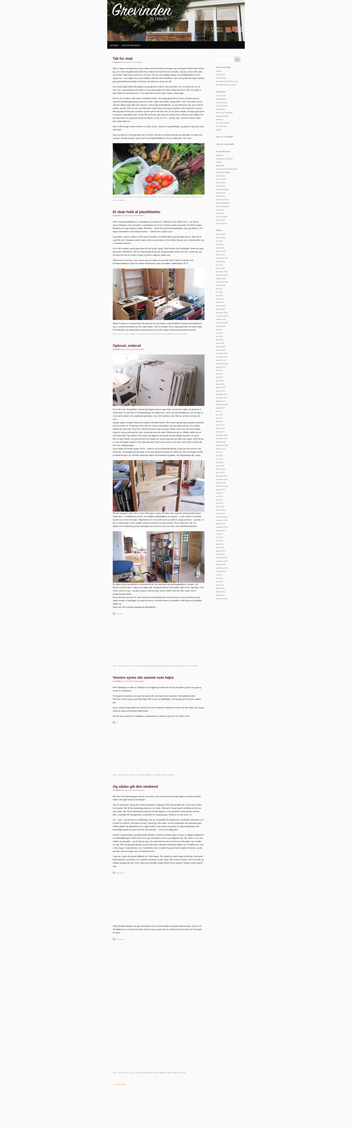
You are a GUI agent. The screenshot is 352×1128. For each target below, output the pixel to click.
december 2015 (222, 476)
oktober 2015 (221, 483)
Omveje (219, 162)
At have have (126, 62)
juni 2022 (219, 241)
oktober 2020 (221, 279)
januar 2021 (220, 268)
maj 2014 (219, 541)
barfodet (142, 775)
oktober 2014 (221, 524)
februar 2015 (221, 510)
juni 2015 (219, 496)
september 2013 (222, 568)
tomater (200, 197)
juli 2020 (219, 289)
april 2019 (219, 340)
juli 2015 (219, 493)
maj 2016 (219, 459)
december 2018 (222, 353)
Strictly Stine (220, 196)
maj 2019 (219, 336)
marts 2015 (220, 507)
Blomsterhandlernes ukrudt (226, 85)
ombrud (165, 666)
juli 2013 (219, 575)
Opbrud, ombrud (127, 346)
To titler (218, 71)
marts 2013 (220, 588)
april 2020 (219, 299)
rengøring (169, 1072)
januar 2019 (220, 350)
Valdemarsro (220, 193)
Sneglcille (219, 155)
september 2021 (222, 258)
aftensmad (140, 197)
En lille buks (220, 75)
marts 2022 (220, 248)
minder (154, 666)
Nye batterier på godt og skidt (227, 81)
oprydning (159, 334)
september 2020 (222, 282)
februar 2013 (221, 592)
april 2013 (219, 585)
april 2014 (219, 544)
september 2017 (222, 404)
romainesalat (186, 197)
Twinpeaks (220, 213)
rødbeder (194, 197)
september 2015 (222, 486)
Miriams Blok (221, 183)
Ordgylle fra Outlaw (223, 172)
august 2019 (220, 326)
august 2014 (220, 531)
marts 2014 (220, 548)
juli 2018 (219, 370)
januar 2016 (220, 473)
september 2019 (222, 323)
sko (154, 775)
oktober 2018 (221, 360)
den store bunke (127, 215)
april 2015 (219, 503)
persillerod (178, 197)
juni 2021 (219, 265)
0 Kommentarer (137, 62)
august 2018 (220, 367)
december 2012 (222, 599)
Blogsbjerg (220, 166)
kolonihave (165, 197)
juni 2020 (219, 292)
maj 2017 (219, 418)
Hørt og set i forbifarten (224, 113)
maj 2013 (219, 582)
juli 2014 (219, 534)
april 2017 (219, 422)
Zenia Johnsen (221, 224)
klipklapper (148, 775)
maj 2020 (219, 296)
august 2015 (220, 490)
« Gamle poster (119, 1084)
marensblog (220, 176)
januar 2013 (220, 595)
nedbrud (160, 666)
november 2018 (222, 357)
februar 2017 (221, 428)
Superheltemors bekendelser (227, 169)
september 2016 (222, 445)
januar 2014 (220, 554)
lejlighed (162, 1072)
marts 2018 (220, 384)
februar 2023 (221, 234)
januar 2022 (220, 255)
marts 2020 (220, 302)
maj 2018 (219, 377)
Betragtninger (221, 99)
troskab (158, 775)
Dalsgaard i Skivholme (224, 159)
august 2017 (220, 408)
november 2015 (222, 479)
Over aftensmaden (223, 123)
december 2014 (222, 517)
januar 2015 (220, 513)
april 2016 (219, 462)
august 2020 (220, 285)
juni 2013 (219, 578)
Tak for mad (123, 58)
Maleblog (219, 120)
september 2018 (222, 364)
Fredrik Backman (222, 189)
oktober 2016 (221, 442)
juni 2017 (219, 415)
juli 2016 (219, 452)
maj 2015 (219, 500)
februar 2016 (221, 469)
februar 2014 (221, 551)
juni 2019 (219, 333)
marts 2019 (220, 343)
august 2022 (220, 238)
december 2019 (222, 313)
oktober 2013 (221, 565)
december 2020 (222, 272)
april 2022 (219, 245)
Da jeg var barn (221, 103)
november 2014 (222, 520)
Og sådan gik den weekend (135, 786)
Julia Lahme (220, 186)
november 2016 (222, 439)
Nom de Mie (220, 220)
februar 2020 (221, 306)
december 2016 (222, 435)
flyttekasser (151, 334)
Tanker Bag (220, 210)
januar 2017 (220, 432)
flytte (146, 334)
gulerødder (153, 197)
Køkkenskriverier (222, 116)
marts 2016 (220, 466)
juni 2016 (219, 456)
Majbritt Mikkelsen (222, 203)
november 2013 (222, 561)
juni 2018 (219, 374)
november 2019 (222, 316)
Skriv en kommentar (119, 200)
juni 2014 (219, 537)
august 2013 (220, 571)
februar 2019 (221, 347)
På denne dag (221, 126)
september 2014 (222, 527)
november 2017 (222, 398)
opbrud (171, 666)
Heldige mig (220, 109)
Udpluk (218, 130)
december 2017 (222, 394)
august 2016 (220, 449)
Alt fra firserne (221, 78)
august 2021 (220, 262)
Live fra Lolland (221, 217)
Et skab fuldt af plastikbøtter (136, 212)
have (159, 197)
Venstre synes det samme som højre (143, 677)
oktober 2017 (221, 401)
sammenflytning (168, 334)
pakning (171, 197)
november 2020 (222, 275)
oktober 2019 (221, 319)
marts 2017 (220, 425)
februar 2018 (221, 387)
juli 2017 (219, 411)
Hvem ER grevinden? (131, 45)
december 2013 (222, 558)
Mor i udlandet (221, 179)
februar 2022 (221, 251)
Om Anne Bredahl (222, 206)
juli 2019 (219, 330)
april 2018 (219, 381)
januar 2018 (220, 391)
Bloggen (114, 45)
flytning (147, 197)
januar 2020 (220, 309)
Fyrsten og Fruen (222, 200)
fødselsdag (148, 1072)
